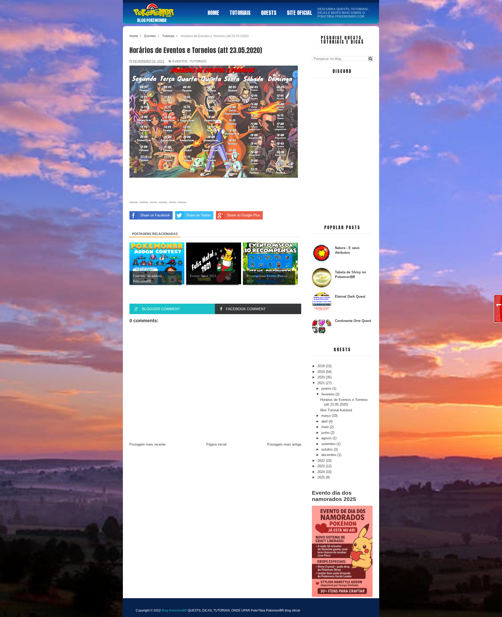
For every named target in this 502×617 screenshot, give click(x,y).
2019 (321, 372)
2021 (321, 383)
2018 (321, 366)
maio (325, 427)
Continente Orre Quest (353, 321)
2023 (321, 466)
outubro (327, 449)
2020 (321, 377)
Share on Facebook (155, 215)
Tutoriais (198, 61)
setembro (328, 444)
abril (325, 421)
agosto (327, 438)
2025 (321, 477)
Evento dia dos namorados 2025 (334, 496)
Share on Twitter (198, 215)
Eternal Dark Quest (350, 296)
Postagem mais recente (147, 444)
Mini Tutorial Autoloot (336, 410)
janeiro (326, 388)
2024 (321, 472)
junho (325, 433)
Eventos (180, 61)
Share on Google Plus (243, 215)
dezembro (329, 455)
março (326, 416)
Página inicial (216, 444)
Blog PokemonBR (152, 20)
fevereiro (328, 394)
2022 (321, 461)
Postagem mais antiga (284, 444)
